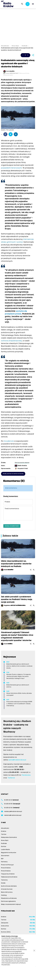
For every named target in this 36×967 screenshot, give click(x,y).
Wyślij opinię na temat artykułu (13, 473)
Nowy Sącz (15, 46)
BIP (2, 858)
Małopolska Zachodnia (9, 837)
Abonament (5, 855)
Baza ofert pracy (7, 892)
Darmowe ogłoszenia (8, 901)
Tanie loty (4, 880)
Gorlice (3, 846)
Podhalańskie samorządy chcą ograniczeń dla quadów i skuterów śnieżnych (17, 49)
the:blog (4, 895)
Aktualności (5, 46)
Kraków (3, 831)
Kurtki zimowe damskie (9, 886)
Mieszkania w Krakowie (9, 898)
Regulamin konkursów (8, 852)
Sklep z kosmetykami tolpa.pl (11, 904)
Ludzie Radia (5, 849)
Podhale (24, 46)
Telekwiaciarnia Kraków (9, 877)
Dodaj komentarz (12, 526)
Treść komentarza (12, 508)
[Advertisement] (18, 27)
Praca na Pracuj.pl (7, 865)
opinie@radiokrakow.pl (17, 760)
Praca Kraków (6, 868)
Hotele (3, 883)
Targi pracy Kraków (7, 874)
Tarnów (3, 834)
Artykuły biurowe (6, 889)
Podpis (7, 502)
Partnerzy (4, 862)
